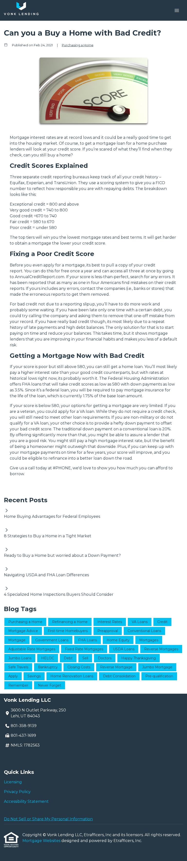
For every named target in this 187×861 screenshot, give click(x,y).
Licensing (13, 782)
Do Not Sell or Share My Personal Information (48, 819)
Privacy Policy (17, 791)
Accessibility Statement (26, 801)
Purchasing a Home (78, 45)
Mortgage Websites (41, 840)
